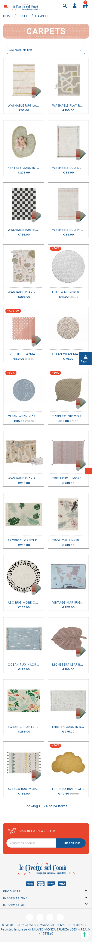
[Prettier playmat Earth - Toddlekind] (23, 328)
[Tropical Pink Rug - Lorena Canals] (68, 514)
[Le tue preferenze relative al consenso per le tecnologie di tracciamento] (84, 934)
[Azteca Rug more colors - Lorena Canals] (23, 763)
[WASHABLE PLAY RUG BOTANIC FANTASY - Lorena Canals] (23, 266)
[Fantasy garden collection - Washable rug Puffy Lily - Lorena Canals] (23, 141)
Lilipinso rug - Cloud (70, 789)
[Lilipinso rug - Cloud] (68, 763)
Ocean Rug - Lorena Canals (31, 664)
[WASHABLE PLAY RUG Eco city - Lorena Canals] (68, 79)
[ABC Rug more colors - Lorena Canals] (23, 576)
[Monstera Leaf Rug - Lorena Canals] (68, 638)
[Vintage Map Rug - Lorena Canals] (68, 576)
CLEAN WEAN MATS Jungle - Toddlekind (41, 416)
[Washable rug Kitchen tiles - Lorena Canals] (23, 204)
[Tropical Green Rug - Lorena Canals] (23, 514)
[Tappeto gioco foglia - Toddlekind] (68, 390)
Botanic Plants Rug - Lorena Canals (39, 727)
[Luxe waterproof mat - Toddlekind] (68, 266)
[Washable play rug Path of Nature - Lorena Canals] (23, 452)
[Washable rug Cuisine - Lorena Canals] (68, 141)
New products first (46, 50)
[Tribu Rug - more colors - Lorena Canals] (68, 452)
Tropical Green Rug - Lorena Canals (39, 540)
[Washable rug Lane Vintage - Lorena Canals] (23, 79)
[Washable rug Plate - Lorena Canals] (68, 204)
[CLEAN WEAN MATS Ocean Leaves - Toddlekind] (68, 328)
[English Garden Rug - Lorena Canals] (68, 700)
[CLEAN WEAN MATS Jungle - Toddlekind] (23, 390)
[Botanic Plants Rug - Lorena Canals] (23, 700)
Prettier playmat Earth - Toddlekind (40, 354)
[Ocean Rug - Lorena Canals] (23, 638)
